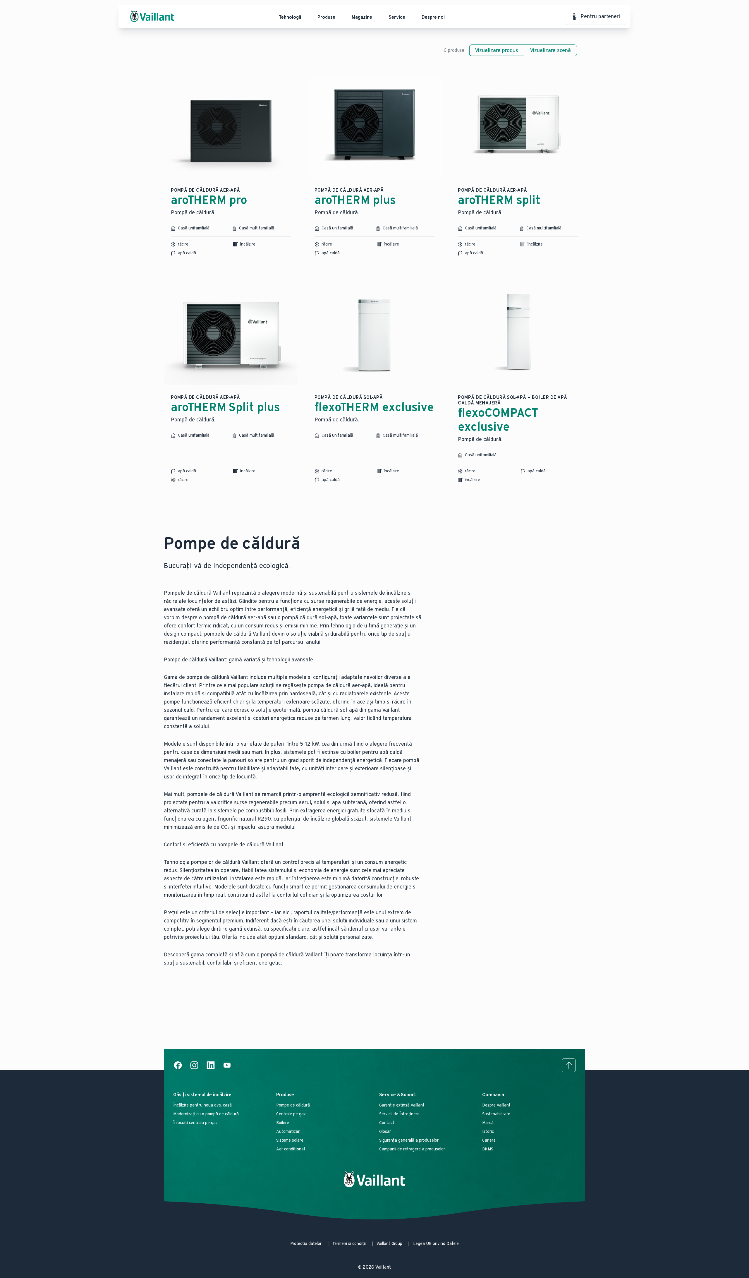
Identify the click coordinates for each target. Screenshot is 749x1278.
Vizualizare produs (496, 50)
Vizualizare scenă (550, 50)
